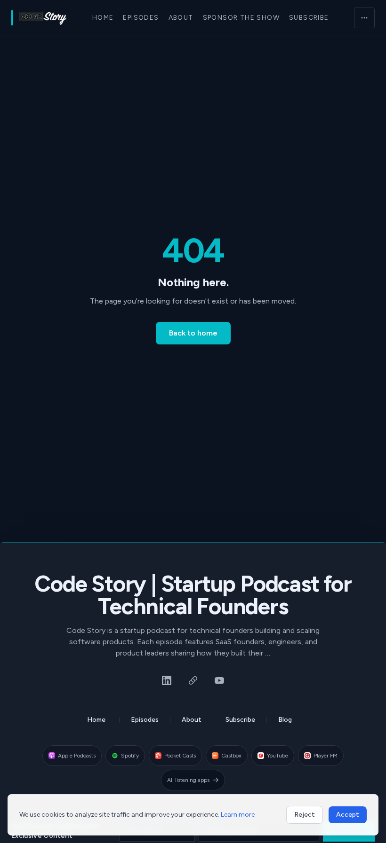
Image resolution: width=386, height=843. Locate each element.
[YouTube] (219, 680)
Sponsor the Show (241, 18)
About (181, 18)
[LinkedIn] (166, 680)
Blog (285, 720)
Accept (347, 815)
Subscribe (309, 18)
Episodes (141, 18)
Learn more (238, 815)
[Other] (193, 680)
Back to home (193, 332)
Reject (304, 815)
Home (103, 18)
